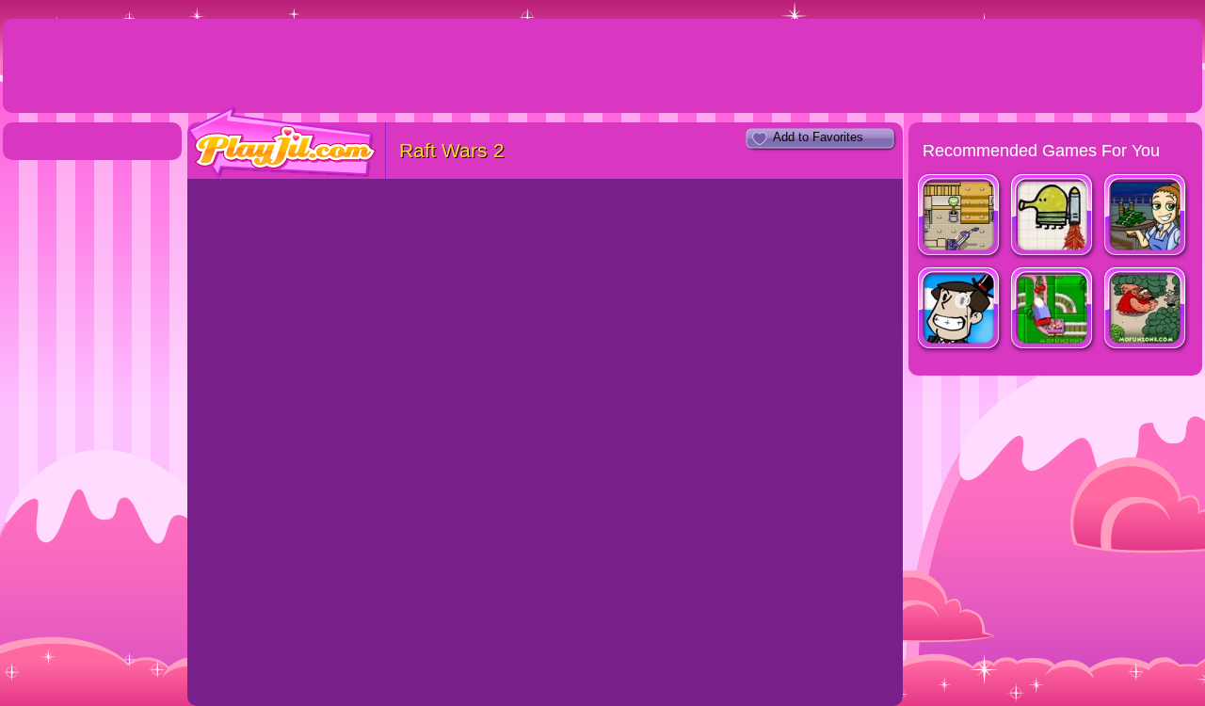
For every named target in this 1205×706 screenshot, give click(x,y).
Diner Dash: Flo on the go (1146, 217)
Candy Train (1053, 310)
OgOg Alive (1146, 310)
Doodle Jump (1053, 217)
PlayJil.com (282, 142)
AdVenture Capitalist (959, 310)
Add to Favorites (818, 137)
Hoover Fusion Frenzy (959, 217)
